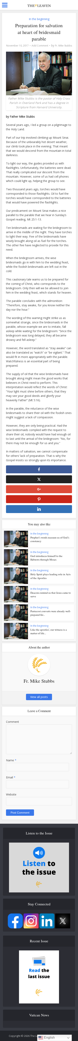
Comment (12, 722)
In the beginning (39, 19)
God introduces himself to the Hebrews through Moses (46, 557)
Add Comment (40, 45)
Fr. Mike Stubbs (63, 45)
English (49, 1037)
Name (11, 760)
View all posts (39, 697)
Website (11, 794)
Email (10, 777)
